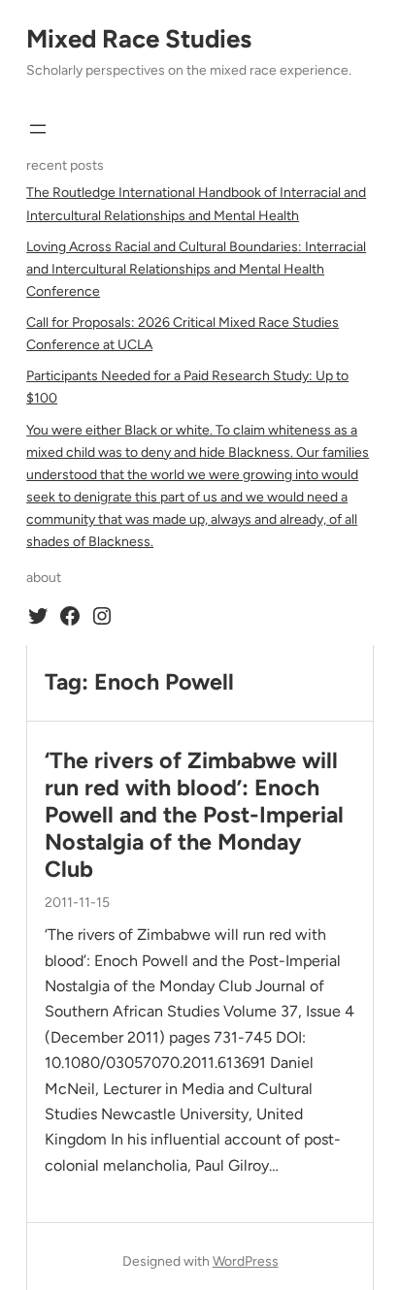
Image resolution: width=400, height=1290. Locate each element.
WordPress (246, 1261)
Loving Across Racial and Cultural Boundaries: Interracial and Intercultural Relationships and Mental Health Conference (196, 269)
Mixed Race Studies (138, 38)
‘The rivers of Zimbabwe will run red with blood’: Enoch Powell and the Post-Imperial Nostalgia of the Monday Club (194, 815)
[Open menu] (38, 129)
